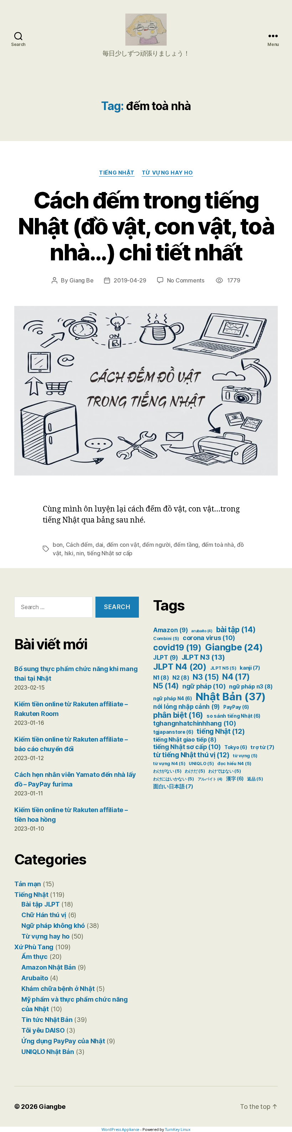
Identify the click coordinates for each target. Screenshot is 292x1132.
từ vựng (245, 755)
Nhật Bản (230, 696)
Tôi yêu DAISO (43, 1030)
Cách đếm (79, 544)
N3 (206, 676)
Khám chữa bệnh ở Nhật (57, 988)
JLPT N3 (203, 657)
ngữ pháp (204, 686)
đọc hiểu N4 (234, 763)
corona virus (209, 638)
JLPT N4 (180, 666)
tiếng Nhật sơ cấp (109, 553)
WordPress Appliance (120, 1129)
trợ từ (262, 747)
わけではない (224, 771)
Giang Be (81, 280)
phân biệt (178, 715)
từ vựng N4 (169, 763)
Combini (166, 638)
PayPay (236, 707)
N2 (180, 677)
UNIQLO (201, 763)
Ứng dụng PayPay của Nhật (63, 1041)
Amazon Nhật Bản (48, 967)
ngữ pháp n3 (251, 686)
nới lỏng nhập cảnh (186, 706)
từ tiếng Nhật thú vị (191, 755)
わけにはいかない (173, 779)
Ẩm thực (34, 956)
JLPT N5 (223, 668)
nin (80, 553)
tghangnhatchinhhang (194, 723)
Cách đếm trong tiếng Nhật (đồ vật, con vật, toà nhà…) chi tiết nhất (146, 226)
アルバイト (210, 779)
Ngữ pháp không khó (53, 925)
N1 (161, 677)
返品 (255, 779)
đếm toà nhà (218, 544)
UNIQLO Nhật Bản (47, 1051)
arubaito (202, 631)
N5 (166, 685)
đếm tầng (185, 544)
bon (58, 544)
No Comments (185, 280)
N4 (236, 676)
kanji (250, 668)
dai (99, 544)
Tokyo (235, 747)
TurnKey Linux (178, 1129)
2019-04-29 (130, 280)
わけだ (195, 771)
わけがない (167, 771)
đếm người (156, 544)
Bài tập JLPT (40, 904)
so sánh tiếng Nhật (233, 716)
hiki (68, 553)
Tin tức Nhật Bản (47, 1019)
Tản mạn (27, 884)
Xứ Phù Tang (33, 947)
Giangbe (234, 647)
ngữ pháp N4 (172, 698)
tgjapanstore (173, 732)
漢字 (235, 779)
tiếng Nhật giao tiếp (185, 739)
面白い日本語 (173, 786)
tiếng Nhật (221, 731)
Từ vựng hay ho (167, 173)
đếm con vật (122, 544)
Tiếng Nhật (117, 173)
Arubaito (34, 978)
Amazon (170, 630)
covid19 (177, 647)
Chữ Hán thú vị (43, 915)
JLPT (165, 657)
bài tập (236, 629)
